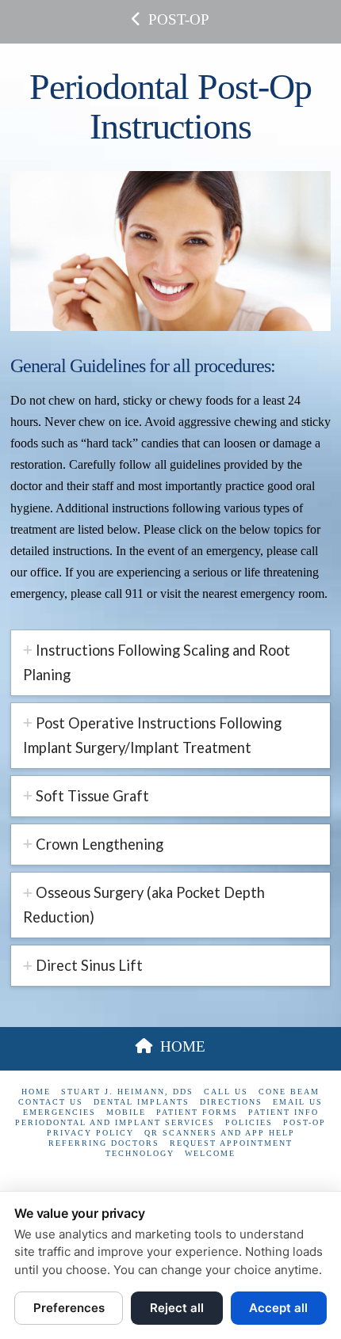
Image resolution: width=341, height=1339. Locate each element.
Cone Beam (289, 1091)
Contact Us (50, 1101)
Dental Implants (142, 1101)
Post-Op (304, 1122)
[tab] (170, 662)
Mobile (126, 1112)
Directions (231, 1101)
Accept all (278, 1307)
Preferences (69, 1307)
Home (36, 1091)
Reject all (177, 1307)
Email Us (298, 1101)
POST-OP (178, 19)
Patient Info (283, 1112)
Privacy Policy (90, 1132)
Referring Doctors (103, 1143)
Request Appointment (231, 1143)
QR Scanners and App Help (219, 1132)
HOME (182, 1046)
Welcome (210, 1153)
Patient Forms (197, 1112)
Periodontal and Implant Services (115, 1122)
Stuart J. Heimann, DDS (127, 1091)
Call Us (226, 1091)
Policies (249, 1122)
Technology (139, 1153)
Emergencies (59, 1112)
